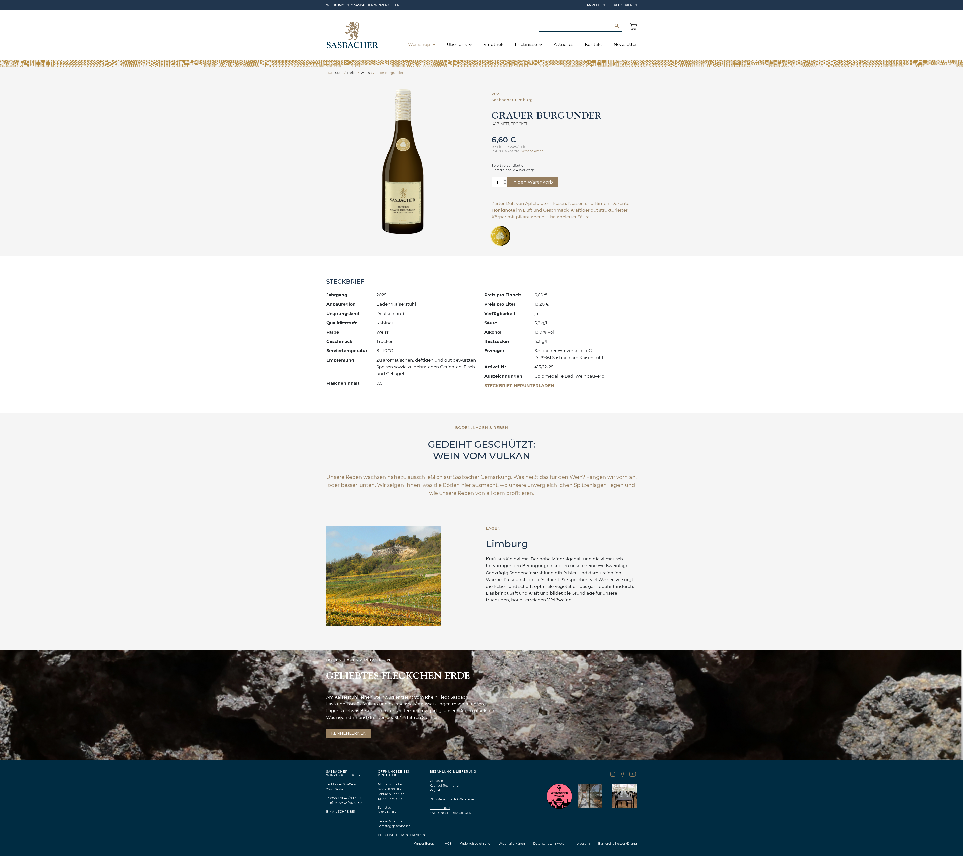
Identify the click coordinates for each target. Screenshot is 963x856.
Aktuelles (563, 44)
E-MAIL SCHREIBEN (341, 811)
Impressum (581, 843)
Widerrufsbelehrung (475, 843)
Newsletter (625, 44)
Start (339, 73)
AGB (448, 843)
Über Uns (457, 44)
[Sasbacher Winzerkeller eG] (352, 35)
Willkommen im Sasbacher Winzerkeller (362, 5)
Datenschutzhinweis (548, 843)
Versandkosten (532, 151)
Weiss (365, 73)
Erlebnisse (526, 44)
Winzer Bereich (425, 843)
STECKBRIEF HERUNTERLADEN (519, 385)
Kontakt (593, 44)
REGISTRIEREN (625, 5)
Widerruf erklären (512, 843)
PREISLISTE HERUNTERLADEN (401, 835)
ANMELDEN (596, 5)
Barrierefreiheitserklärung (617, 843)
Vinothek (493, 44)
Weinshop (419, 44)
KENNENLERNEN (348, 733)
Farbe (351, 73)
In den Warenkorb (532, 182)
